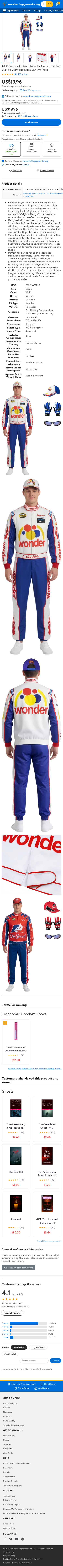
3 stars (5, 1330)
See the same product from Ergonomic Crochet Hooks (34, 1068)
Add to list (17, 170)
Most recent (18, 1347)
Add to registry (47, 170)
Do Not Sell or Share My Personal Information (24, 1513)
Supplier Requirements (13, 1425)
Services (26, 10)
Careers (6, 1407)
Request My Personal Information (18, 1508)
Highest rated (38, 1347)
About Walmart (10, 1403)
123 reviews (23, 74)
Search (55, 1360)
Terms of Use (9, 1495)
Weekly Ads (43, 1388)
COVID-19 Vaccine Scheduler (16, 1463)
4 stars (5, 1327)
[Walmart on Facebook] (5, 1539)
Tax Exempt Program (12, 1485)
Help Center (50, 1384)
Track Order (23, 1388)
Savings (37, 10)
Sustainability (9, 1420)
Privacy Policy (9, 1500)
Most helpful (10, 1353)
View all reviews (12, 1312)
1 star (6, 1337)
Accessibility (9, 1476)
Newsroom (8, 1411)
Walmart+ (7, 1448)
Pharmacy (7, 1467)
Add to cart (31, 122)
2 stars (5, 1334)
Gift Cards (8, 1453)
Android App (9, 1528)
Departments (12, 10)
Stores (6, 1439)
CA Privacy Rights (11, 1504)
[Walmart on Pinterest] (22, 1539)
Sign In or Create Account (23, 1384)
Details (26, 165)
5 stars (5, 1323)
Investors (7, 1416)
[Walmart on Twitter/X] (11, 1539)
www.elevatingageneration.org (37, 96)
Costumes (29, 196)
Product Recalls (10, 1481)
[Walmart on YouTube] (16, 1539)
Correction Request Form (18, 1267)
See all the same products (49, 1240)
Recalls (6, 1472)
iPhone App (8, 1523)
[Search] (49, 4)
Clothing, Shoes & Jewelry (34, 193)
